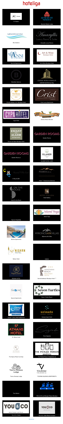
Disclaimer (31, 419)
